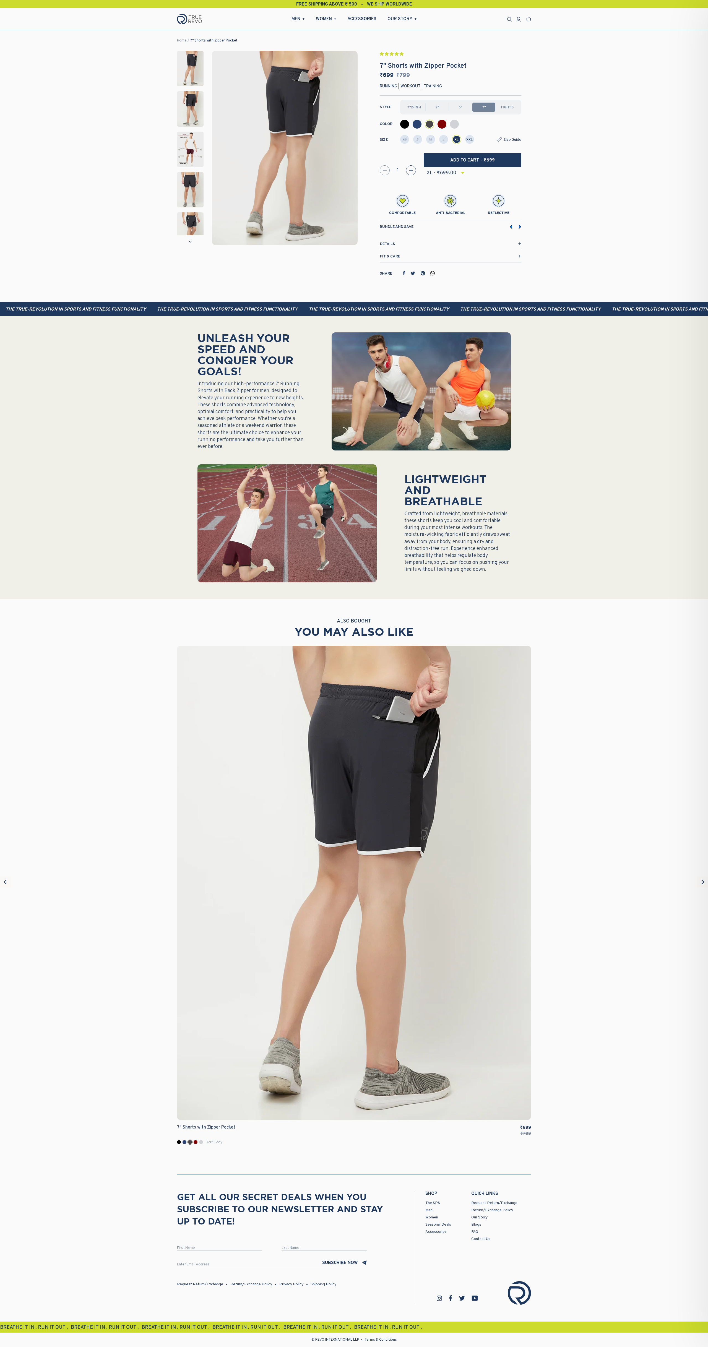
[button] (392, 54)
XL (456, 139)
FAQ (474, 1231)
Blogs (476, 1224)
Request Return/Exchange (494, 1203)
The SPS (432, 1203)
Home (182, 40)
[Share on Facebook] (404, 273)
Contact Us (480, 1239)
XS (404, 139)
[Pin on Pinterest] (422, 273)
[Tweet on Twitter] (412, 273)
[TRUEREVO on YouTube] (475, 1298)
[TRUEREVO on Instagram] (439, 1298)
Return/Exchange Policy (492, 1210)
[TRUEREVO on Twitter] (462, 1298)
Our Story (399, 19)
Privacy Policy (291, 1284)
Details (387, 244)
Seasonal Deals (438, 1224)
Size (384, 139)
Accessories (361, 19)
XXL (469, 139)
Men (295, 19)
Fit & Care (390, 256)
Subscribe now (340, 1263)
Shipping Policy (323, 1284)
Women (324, 19)
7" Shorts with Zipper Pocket (214, 40)
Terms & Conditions (381, 1340)
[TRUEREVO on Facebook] (450, 1298)
